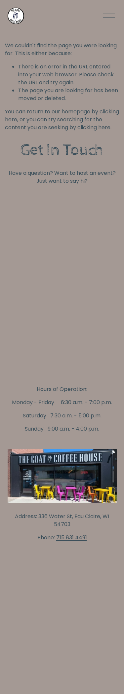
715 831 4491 (71, 537)
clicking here (93, 127)
